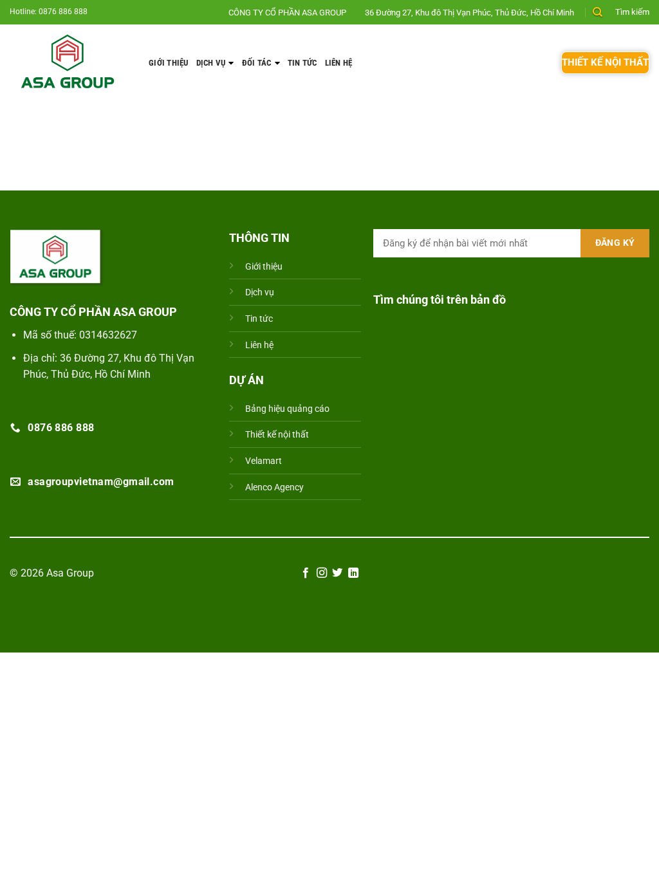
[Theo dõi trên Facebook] (306, 573)
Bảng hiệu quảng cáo (287, 408)
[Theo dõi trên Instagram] (322, 573)
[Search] (597, 12)
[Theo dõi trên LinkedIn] (353, 573)
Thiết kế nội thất (277, 434)
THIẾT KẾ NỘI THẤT (605, 62)
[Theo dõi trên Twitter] (337, 573)
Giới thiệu (169, 63)
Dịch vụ (211, 63)
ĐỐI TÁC (257, 63)
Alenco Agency (274, 487)
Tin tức (302, 63)
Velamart (263, 461)
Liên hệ (339, 63)
